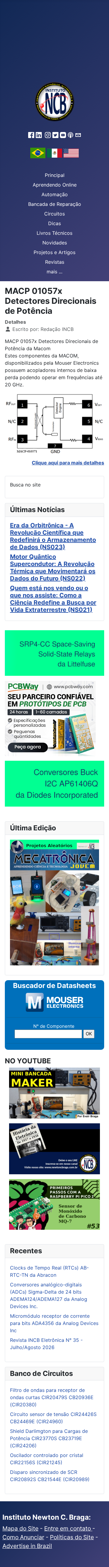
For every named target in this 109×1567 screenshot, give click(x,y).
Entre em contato (68, 1528)
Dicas (54, 223)
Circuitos (54, 214)
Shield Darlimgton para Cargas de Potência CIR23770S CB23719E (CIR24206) (49, 1438)
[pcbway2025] (50, 718)
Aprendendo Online (55, 185)
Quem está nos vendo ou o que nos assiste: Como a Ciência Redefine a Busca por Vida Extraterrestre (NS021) (53, 598)
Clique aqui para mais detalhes (68, 463)
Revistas (54, 262)
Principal (54, 175)
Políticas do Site (72, 1537)
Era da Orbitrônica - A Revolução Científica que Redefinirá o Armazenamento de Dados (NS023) (53, 536)
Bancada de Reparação (54, 204)
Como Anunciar (23, 1537)
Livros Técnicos (54, 233)
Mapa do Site (20, 1528)
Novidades (54, 243)
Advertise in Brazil (27, 1546)
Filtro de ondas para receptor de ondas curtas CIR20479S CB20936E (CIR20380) (52, 1397)
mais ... (54, 272)
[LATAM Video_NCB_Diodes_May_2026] (54, 783)
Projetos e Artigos (54, 252)
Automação (54, 194)
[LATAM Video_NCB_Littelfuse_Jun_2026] (54, 653)
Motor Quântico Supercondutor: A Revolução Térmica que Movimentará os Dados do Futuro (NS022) (52, 567)
